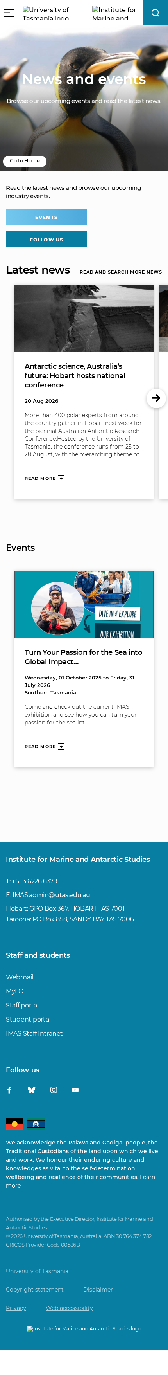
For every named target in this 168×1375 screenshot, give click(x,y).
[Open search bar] (155, 12)
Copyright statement (35, 1289)
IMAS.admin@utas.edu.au (51, 895)
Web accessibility (69, 1308)
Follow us (46, 240)
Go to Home (25, 160)
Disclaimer (98, 1289)
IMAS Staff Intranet (34, 1033)
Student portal (28, 1019)
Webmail (19, 977)
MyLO (14, 991)
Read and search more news (121, 272)
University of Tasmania (37, 1271)
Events (46, 217)
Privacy (16, 1308)
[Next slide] (156, 398)
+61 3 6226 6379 (34, 881)
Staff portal (22, 1005)
